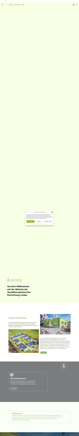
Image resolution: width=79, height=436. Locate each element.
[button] (52, 212)
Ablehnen (39, 221)
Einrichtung (11, 4)
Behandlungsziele (17, 4)
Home (7, 4)
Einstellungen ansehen (48, 221)
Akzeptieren (30, 221)
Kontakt (23, 4)
